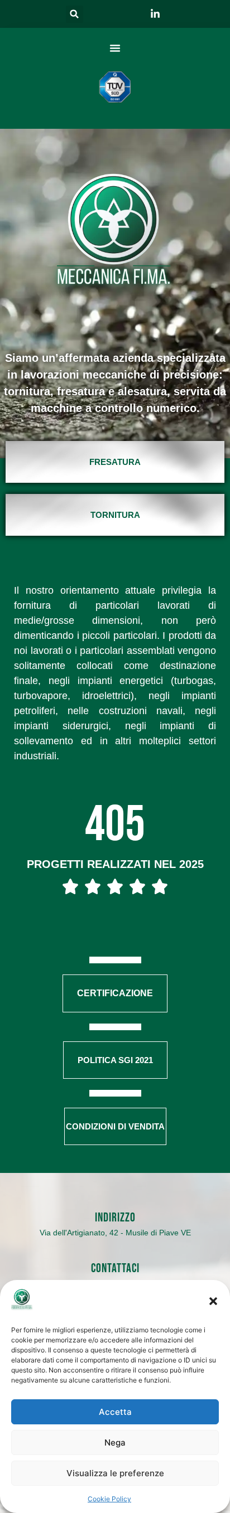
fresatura (115, 462)
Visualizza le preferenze (115, 1473)
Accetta (115, 1412)
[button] (213, 1301)
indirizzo (115, 1217)
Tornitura (115, 515)
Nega (115, 1442)
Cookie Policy (109, 1499)
